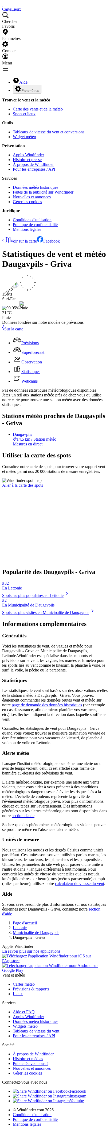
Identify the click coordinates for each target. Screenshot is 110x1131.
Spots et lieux (24, 114)
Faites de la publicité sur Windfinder (43, 192)
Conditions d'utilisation (32, 220)
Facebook (51, 241)
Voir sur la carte (23, 241)
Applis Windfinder (28, 155)
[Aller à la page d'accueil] (2, 4)
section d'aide (23, 815)
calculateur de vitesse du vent (79, 883)
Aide (23, 82)
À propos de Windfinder (33, 164)
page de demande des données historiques (47, 705)
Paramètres (30, 91)
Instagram (78, 1096)
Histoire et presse (27, 159)
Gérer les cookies (27, 201)
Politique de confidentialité (35, 224)
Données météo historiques (35, 187)
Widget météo (24, 136)
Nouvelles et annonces (32, 197)
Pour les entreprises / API (34, 169)
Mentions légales (27, 229)
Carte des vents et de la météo (38, 109)
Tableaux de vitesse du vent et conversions (48, 132)
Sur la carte (13, 329)
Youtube (77, 1101)
